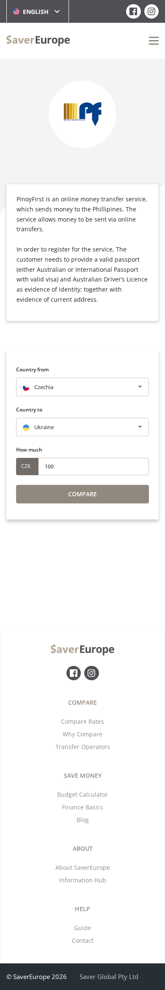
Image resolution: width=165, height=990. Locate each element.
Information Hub (82, 880)
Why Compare (82, 734)
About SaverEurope (82, 867)
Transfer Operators (82, 747)
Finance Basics (82, 807)
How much (29, 449)
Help (82, 909)
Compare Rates (82, 721)
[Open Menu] (154, 40)
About (83, 848)
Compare (82, 494)
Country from (32, 369)
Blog (83, 820)
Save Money (83, 775)
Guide (82, 928)
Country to (29, 409)
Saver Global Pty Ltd (109, 976)
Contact (83, 940)
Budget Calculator (82, 794)
